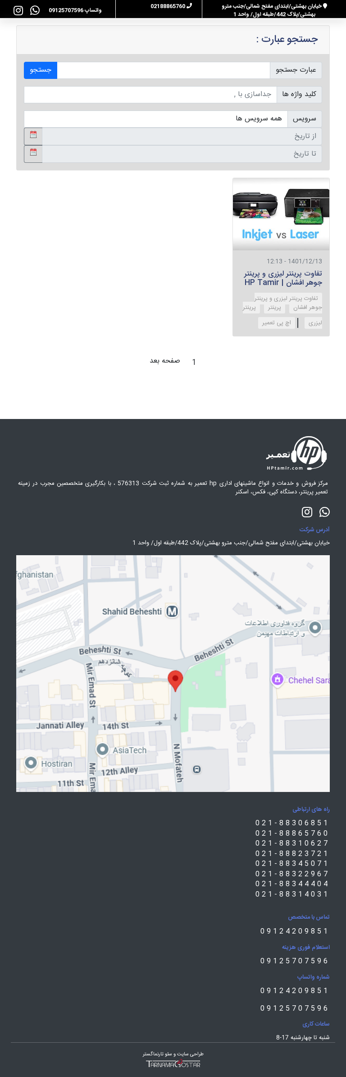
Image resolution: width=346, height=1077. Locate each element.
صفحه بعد (165, 361)
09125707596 (295, 961)
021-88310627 (292, 843)
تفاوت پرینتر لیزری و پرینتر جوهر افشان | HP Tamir (283, 278)
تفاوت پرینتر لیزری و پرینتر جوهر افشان (288, 303)
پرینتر (274, 308)
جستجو (40, 70)
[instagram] (18, 10)
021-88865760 (292, 833)
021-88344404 (292, 884)
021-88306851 (292, 823)
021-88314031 (292, 894)
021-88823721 (292, 854)
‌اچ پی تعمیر (276, 323)
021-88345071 (292, 864)
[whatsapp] (35, 10)
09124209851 (295, 931)
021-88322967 (292, 874)
